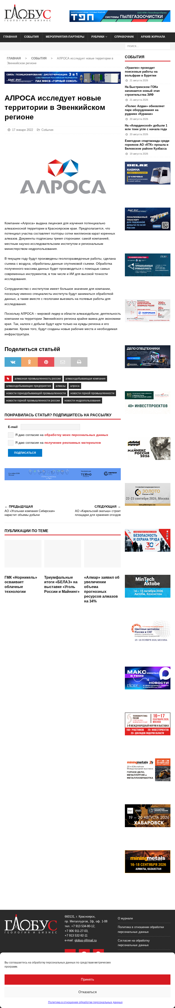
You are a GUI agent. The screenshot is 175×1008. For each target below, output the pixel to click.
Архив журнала (153, 36)
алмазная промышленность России (38, 378)
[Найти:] (147, 46)
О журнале (125, 918)
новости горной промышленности (92, 393)
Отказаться (87, 992)
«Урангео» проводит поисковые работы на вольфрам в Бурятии (141, 71)
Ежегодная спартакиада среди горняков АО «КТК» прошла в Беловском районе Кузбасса (147, 144)
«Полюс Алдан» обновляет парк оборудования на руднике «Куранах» (145, 110)
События (31, 36)
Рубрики (97, 36)
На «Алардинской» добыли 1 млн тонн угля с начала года (146, 127)
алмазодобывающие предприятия (28, 386)
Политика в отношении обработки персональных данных (85, 1002)
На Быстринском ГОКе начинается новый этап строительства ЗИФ (142, 90)
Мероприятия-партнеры (65, 36)
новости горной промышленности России (33, 400)
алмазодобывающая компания (85, 378)
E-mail (13, 427)
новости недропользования (82, 400)
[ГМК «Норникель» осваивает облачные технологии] (23, 556)
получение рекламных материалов (72, 442)
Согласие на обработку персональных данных (134, 943)
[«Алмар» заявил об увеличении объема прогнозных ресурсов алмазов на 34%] (102, 556)
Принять (87, 979)
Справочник (124, 36)
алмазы (61, 386)
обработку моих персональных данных (76, 435)
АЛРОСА (75, 386)
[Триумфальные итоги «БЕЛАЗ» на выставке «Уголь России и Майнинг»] (62, 556)
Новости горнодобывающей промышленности (36, 393)
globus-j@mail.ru (86, 940)
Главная (10, 36)
